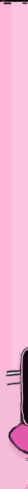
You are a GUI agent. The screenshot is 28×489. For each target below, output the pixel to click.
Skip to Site (25, 3)
